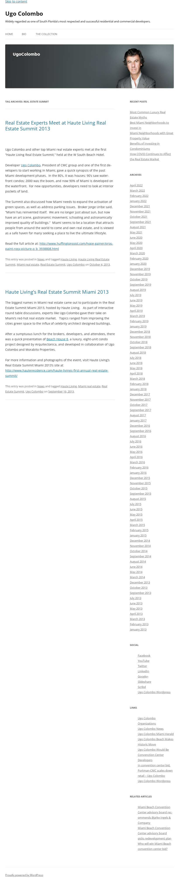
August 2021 (138, 227)
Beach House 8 (57, 339)
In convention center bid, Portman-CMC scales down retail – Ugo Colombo (155, 770)
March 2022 (137, 190)
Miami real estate (28, 264)
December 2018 (140, 332)
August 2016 (138, 436)
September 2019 (140, 284)
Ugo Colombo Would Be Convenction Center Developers (153, 755)
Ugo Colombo (24, 13)
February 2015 (139, 530)
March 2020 (137, 253)
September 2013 (140, 593)
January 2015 (138, 535)
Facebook (144, 655)
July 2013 (135, 598)
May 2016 (136, 452)
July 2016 (135, 441)
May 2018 (136, 368)
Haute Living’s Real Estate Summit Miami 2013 (57, 291)
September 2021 (140, 222)
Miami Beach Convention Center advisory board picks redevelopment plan (154, 833)
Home (9, 34)
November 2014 (140, 546)
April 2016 (136, 457)
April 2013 (136, 614)
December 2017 (140, 394)
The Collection (46, 34)
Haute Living (68, 259)
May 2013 (136, 608)
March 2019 (137, 316)
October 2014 (138, 551)
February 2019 (139, 321)
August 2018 (138, 352)
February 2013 (139, 624)
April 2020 (136, 248)
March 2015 (137, 525)
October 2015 (138, 488)
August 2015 (138, 499)
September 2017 (140, 410)
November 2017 (140, 399)
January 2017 (138, 420)
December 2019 (140, 269)
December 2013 (140, 582)
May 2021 (136, 232)
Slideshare (144, 682)
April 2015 (136, 520)
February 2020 (139, 258)
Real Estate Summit (52, 264)
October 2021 (138, 217)
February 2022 (139, 196)
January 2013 (138, 629)
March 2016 (137, 462)
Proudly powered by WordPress (24, 875)
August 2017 (138, 415)
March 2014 (137, 577)
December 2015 (140, 478)
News (41, 259)
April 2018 (136, 373)
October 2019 (138, 279)
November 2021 (140, 211)
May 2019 (136, 305)
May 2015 (136, 514)
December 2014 (140, 541)
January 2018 (138, 389)
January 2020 (138, 264)
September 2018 (140, 347)
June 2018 (136, 363)
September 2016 (140, 431)
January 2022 (138, 201)
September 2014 (140, 556)
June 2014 (136, 567)
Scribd (142, 687)
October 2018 (138, 342)
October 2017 (138, 405)
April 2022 (136, 185)
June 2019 (136, 300)
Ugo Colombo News (151, 729)
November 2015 (140, 483)
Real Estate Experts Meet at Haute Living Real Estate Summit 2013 (55, 125)
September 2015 (140, 493)
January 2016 (138, 473)
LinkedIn (143, 671)
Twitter (142, 666)
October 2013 (138, 588)
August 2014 (138, 561)
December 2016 (140, 426)
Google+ (143, 676)
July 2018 (135, 358)
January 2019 (138, 326)
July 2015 (135, 504)
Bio (24, 34)
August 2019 (138, 290)
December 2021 (140, 206)
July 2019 (135, 295)
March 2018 (137, 379)
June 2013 (136, 603)
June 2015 (136, 509)
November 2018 (140, 337)
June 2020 (136, 237)
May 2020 (136, 243)
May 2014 (136, 572)
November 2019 (140, 274)
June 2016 (136, 446)
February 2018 (139, 384)
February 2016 (139, 467)
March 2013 (137, 619)
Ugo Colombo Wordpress (154, 692)
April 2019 (136, 311)
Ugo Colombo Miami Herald (156, 734)
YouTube (143, 661)
